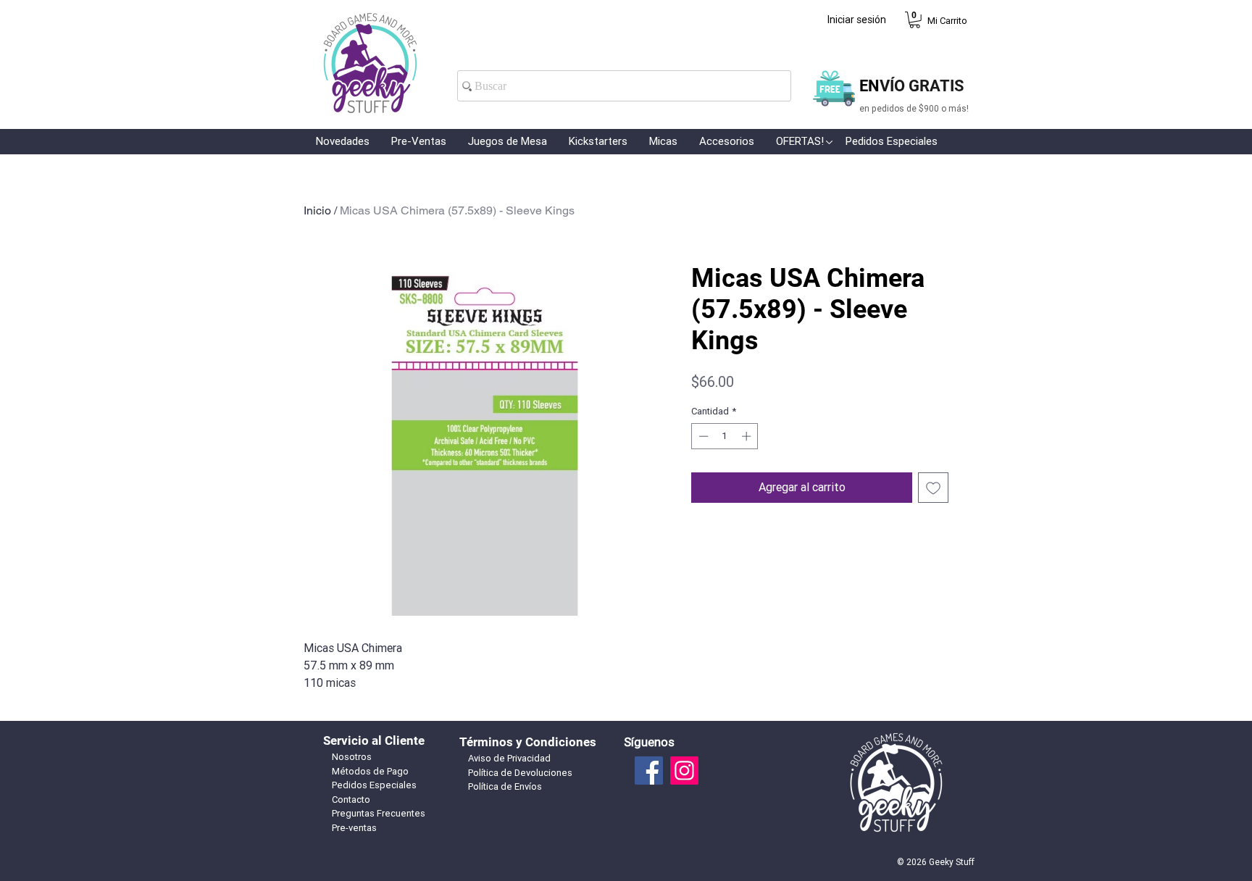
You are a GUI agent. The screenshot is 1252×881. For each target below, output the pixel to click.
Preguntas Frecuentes (378, 813)
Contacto (351, 799)
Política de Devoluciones (520, 772)
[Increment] (747, 436)
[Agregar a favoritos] (933, 487)
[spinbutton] (725, 436)
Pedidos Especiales (374, 785)
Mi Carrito (947, 20)
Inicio (317, 210)
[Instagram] (684, 770)
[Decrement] (702, 436)
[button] (915, 20)
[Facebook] (649, 770)
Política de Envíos (505, 786)
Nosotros (352, 756)
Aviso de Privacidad (509, 758)
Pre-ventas (354, 827)
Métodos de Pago (370, 771)
